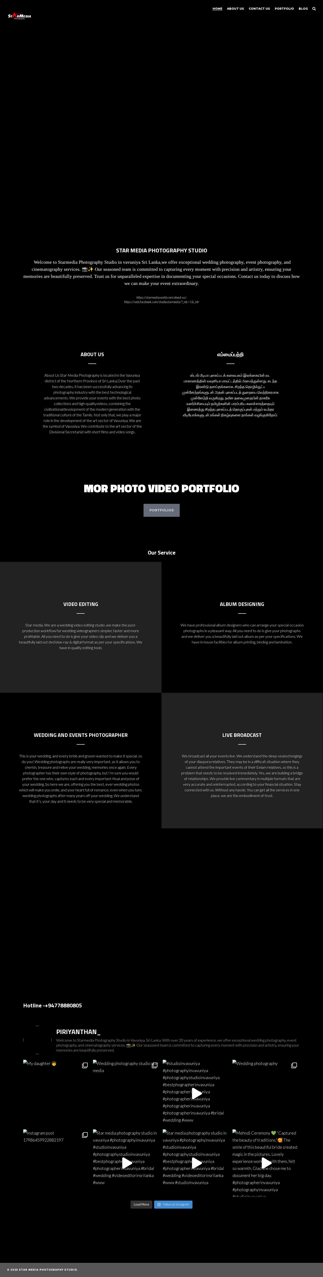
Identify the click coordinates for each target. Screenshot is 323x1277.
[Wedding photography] (266, 1093)
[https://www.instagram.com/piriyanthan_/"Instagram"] (310, 1269)
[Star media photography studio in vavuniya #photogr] (126, 1163)
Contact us (259, 8)
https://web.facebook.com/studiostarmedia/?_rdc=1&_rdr (161, 302)
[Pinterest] (302, 1269)
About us (235, 8)
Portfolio (284, 8)
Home (217, 8)
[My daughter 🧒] (57, 1093)
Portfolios (161, 510)
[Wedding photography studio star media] (126, 1093)
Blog (303, 8)
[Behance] (294, 1269)
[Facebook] (278, 1269)
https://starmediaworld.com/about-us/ (161, 297)
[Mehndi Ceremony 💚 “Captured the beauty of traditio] (266, 1163)
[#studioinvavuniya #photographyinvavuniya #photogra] (196, 1093)
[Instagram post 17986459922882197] (57, 1163)
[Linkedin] (286, 1269)
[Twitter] (271, 1269)
